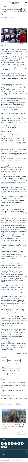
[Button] (25, 21)
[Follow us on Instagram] (9, 443)
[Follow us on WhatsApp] (2, 447)
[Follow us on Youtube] (2, 443)
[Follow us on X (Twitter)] (15, 443)
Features (3, 6)
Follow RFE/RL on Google (17, 460)
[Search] (26, 460)
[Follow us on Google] (12, 443)
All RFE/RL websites (5, 460)
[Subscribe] (5, 447)
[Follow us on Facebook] (18, 443)
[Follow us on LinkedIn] (22, 443)
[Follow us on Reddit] (5, 443)
